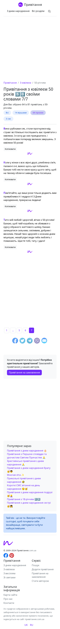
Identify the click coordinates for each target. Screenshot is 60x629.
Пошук (35, 565)
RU (31, 625)
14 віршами (21, 112)
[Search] (49, 11)
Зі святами (9, 577)
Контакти (8, 603)
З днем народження (18, 11)
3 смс (8, 118)
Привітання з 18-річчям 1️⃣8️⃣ (23, 499)
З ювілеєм (9, 569)
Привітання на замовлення (24, 372)
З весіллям (9, 573)
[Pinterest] (11, 555)
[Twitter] (22, 341)
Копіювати (10, 149)
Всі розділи (38, 11)
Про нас (8, 598)
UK (26, 625)
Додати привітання (43, 569)
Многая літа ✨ (15, 474)
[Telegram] (30, 341)
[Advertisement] (30, 50)
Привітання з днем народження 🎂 (27, 450)
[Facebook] (15, 341)
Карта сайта (10, 594)
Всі (7, 112)
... (13, 330)
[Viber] (37, 341)
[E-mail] (44, 341)
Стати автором (40, 581)
